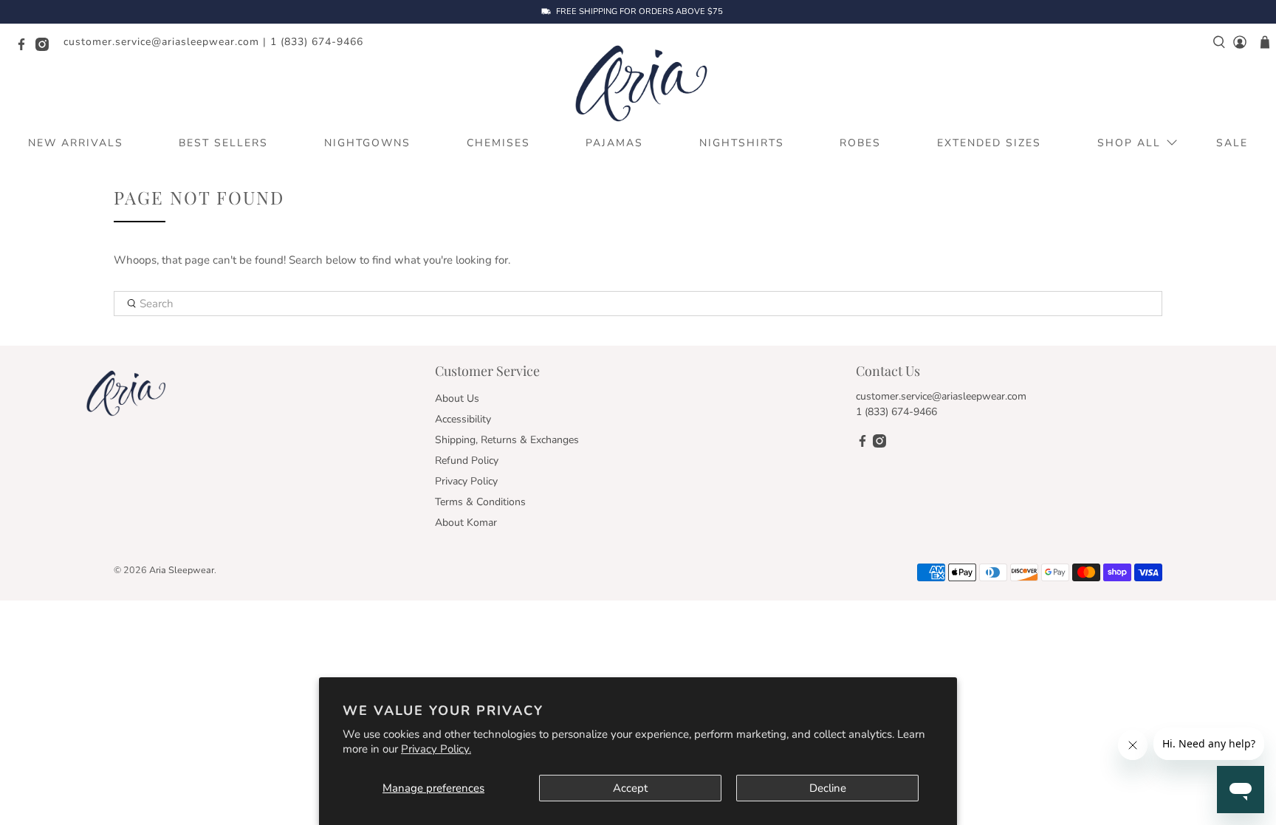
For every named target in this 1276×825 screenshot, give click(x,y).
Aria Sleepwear (181, 570)
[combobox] (638, 303)
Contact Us (888, 371)
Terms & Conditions (480, 502)
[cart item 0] (1265, 42)
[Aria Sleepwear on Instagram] (45, 48)
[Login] (1239, 42)
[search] (1219, 42)
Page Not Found (199, 198)
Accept (630, 788)
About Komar (466, 523)
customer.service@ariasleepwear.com (161, 42)
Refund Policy (466, 460)
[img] (931, 577)
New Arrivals (75, 143)
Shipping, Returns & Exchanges (507, 440)
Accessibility (463, 419)
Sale (1232, 143)
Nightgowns (367, 143)
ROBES (860, 143)
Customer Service (487, 371)
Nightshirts (741, 143)
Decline (827, 788)
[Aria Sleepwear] (638, 82)
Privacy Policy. (436, 749)
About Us (457, 398)
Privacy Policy (466, 481)
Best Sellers (223, 143)
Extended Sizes (989, 143)
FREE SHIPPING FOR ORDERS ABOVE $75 (639, 12)
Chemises (498, 143)
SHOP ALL (1129, 143)
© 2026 (130, 570)
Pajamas (614, 143)
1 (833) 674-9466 (316, 42)
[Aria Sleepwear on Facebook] (25, 48)
